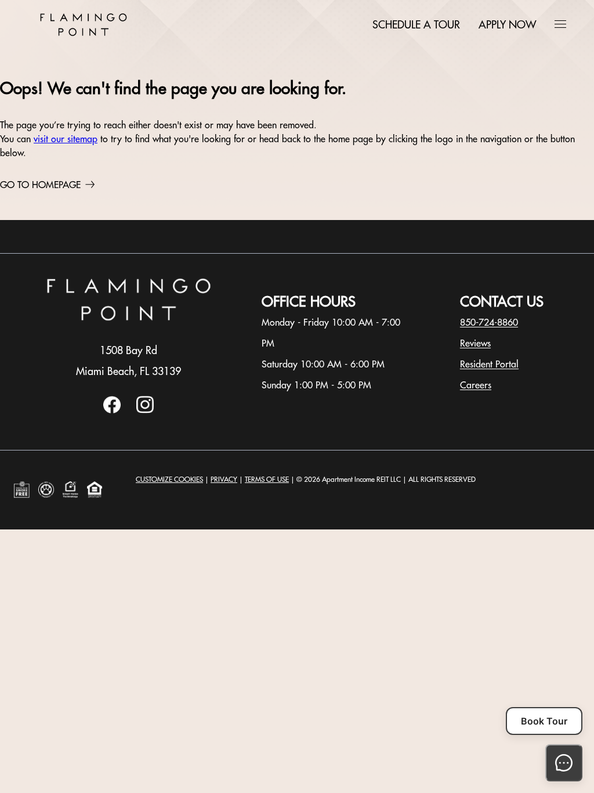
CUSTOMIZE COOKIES (169, 479)
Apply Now (507, 24)
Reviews (475, 343)
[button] (560, 23)
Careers (475, 385)
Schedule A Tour (416, 24)
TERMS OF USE (267, 479)
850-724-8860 (489, 322)
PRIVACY (224, 479)
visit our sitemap (65, 139)
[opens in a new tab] (112, 410)
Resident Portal (489, 364)
